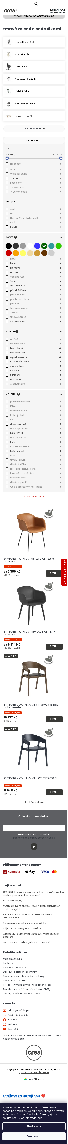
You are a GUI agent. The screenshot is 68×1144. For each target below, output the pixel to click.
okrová (35, 272)
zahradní (35, 375)
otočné (35, 339)
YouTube (13, 1029)
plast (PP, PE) (35, 433)
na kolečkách (35, 343)
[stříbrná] (51, 253)
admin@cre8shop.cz (19, 1010)
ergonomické (35, 384)
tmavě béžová (35, 317)
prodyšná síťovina (35, 401)
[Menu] (63, 4)
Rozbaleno (35, 182)
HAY (35, 213)
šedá (35, 281)
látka (35, 406)
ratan (35, 455)
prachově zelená (35, 299)
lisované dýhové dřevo (35, 473)
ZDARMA (35, 178)
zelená (35, 312)
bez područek (35, 352)
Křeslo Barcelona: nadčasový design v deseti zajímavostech (27, 916)
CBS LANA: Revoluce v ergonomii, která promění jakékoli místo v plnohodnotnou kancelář (33, 894)
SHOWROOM (35, 187)
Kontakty (8, 963)
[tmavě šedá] (16, 246)
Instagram (13, 1024)
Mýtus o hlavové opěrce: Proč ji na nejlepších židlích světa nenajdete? (31, 908)
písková (35, 303)
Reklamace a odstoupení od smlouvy (23, 976)
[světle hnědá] (37, 253)
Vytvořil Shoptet (36, 1079)
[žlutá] (23, 253)
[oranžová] (16, 253)
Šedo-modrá (35, 321)
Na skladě (35, 163)
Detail (53, 573)
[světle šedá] (23, 246)
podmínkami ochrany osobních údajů (34, 837)
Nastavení (34, 1126)
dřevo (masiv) (35, 424)
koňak (35, 263)
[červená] (9, 253)
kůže (35, 442)
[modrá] (37, 246)
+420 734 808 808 (18, 1015)
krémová (35, 267)
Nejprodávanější (32, 128)
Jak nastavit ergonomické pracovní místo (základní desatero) (31, 935)
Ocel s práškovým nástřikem (35, 486)
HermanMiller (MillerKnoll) (35, 218)
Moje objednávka (12, 958)
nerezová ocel (35, 437)
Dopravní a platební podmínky (20, 971)
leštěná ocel (35, 451)
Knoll (35, 222)
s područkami (35, 357)
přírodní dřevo (35, 290)
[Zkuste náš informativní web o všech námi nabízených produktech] (34, 1053)
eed (35, 209)
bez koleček (35, 348)
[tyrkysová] (51, 246)
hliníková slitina (35, 410)
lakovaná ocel (35, 477)
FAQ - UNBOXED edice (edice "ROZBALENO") (27, 942)
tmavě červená (35, 308)
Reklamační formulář (14, 980)
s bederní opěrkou (35, 361)
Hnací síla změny (12, 900)
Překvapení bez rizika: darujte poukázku (24, 923)
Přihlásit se (35, 847)
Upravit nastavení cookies (34, 1072)
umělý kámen (35, 459)
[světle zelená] (58, 246)
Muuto (35, 226)
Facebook (13, 1019)
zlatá (35, 259)
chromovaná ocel (35, 446)
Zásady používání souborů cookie (21, 993)
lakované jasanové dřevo (35, 468)
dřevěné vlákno (35, 464)
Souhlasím (34, 1136)
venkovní (35, 370)
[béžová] (30, 253)
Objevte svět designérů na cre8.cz (22, 928)
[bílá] (30, 246)
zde (40, 1118)
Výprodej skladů (35, 173)
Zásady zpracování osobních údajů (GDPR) (26, 989)
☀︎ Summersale (35, 191)
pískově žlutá (35, 294)
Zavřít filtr (32, 140)
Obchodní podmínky (14, 967)
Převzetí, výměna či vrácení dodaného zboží (27, 984)
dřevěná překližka (35, 482)
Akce (35, 169)
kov (35, 419)
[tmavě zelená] (44, 246)
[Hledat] (36, 4)
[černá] (9, 246)
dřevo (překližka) (35, 428)
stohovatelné (35, 366)
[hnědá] (44, 253)
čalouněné (35, 379)
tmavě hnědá (35, 285)
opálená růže (35, 276)
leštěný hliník (35, 415)
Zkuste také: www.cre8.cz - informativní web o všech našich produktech (32, 1037)
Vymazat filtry (32, 496)
